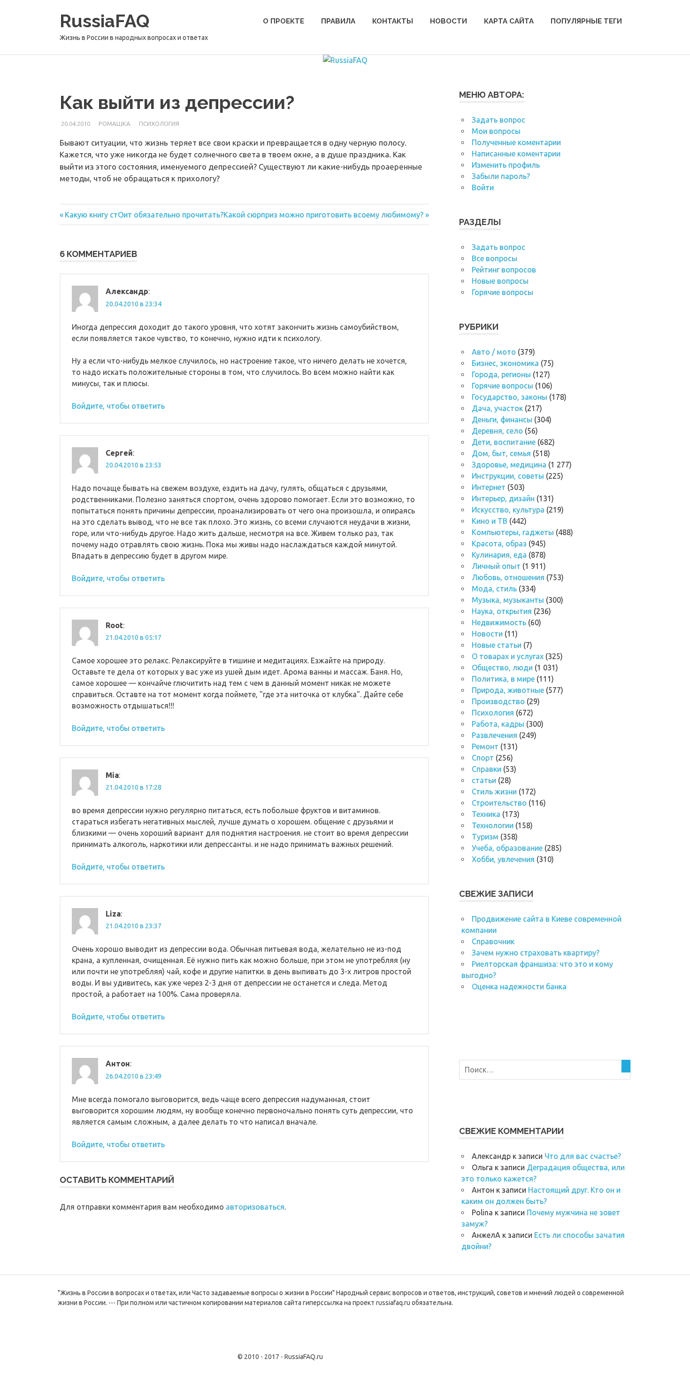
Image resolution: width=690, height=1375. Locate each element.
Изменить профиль (506, 165)
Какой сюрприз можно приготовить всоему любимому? (323, 214)
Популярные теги (586, 21)
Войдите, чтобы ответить (118, 406)
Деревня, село (497, 431)
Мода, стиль (494, 588)
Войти (483, 187)
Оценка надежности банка (519, 986)
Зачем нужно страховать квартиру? (535, 952)
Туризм (485, 836)
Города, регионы (501, 374)
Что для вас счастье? (582, 1156)
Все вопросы (494, 258)
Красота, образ (499, 543)
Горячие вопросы (502, 292)
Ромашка (114, 123)
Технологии (493, 825)
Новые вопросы (500, 281)
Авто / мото (494, 352)
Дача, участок (497, 408)
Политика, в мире (503, 679)
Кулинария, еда (499, 555)
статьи (484, 780)
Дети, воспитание (504, 442)
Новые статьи (496, 645)
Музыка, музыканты (508, 600)
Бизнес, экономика (505, 363)
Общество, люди (502, 667)
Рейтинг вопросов (504, 269)
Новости (448, 21)
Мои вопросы (496, 131)
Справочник (493, 941)
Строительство (499, 803)
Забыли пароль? (501, 176)
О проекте (283, 21)
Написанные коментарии (516, 153)
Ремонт (485, 746)
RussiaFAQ (104, 20)
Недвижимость (499, 622)
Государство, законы (509, 397)
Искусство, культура (508, 509)
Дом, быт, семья (501, 453)
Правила (338, 21)
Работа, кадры (498, 724)
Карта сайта (509, 21)
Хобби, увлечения (503, 859)
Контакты (392, 21)
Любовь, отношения (508, 577)
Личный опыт (496, 566)
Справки (486, 769)
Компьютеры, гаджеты (513, 532)
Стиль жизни (494, 791)
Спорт (483, 758)
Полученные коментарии (516, 142)
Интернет (489, 487)
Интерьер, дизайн (503, 498)
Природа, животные (508, 690)
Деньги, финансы (502, 419)
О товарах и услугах (508, 656)
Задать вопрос (498, 120)
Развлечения (494, 735)
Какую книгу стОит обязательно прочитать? (143, 214)
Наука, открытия (502, 611)
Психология (159, 123)
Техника (486, 814)
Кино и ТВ (489, 521)
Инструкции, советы (508, 476)
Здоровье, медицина (509, 464)
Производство (498, 701)
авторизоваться (255, 1207)
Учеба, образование (507, 848)
